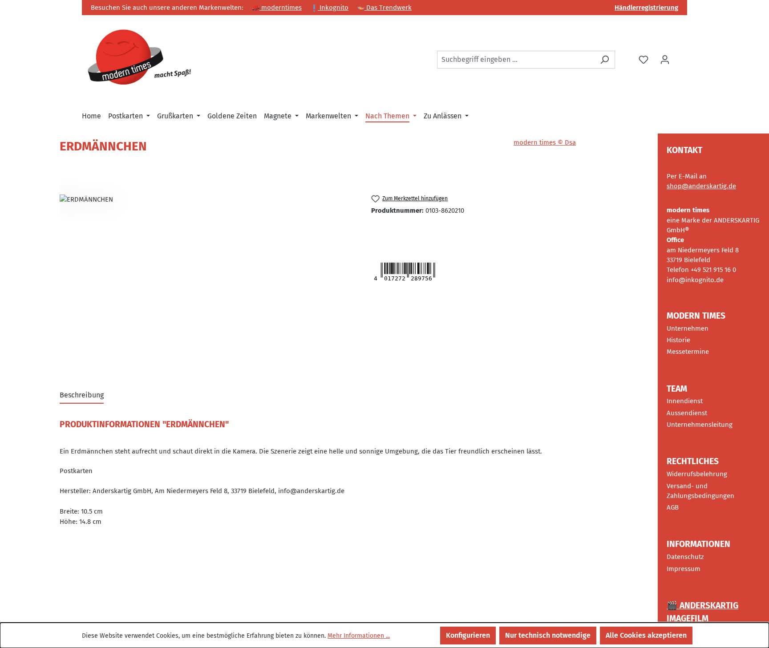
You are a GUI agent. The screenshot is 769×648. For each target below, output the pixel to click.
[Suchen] (604, 60)
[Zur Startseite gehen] (140, 58)
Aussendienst (687, 413)
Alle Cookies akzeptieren (646, 635)
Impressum (683, 569)
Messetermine (688, 352)
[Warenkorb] (681, 56)
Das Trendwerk (388, 8)
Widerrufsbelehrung (697, 474)
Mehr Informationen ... (359, 636)
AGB (673, 507)
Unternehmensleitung (700, 425)
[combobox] (516, 60)
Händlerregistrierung (646, 8)
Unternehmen (687, 328)
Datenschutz (685, 557)
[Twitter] (381, 231)
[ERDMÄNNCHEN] (206, 275)
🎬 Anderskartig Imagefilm (702, 612)
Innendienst (685, 401)
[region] (206, 276)
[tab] (82, 396)
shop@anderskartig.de (701, 186)
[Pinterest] (409, 231)
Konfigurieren (468, 635)
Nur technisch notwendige (548, 635)
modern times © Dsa (545, 142)
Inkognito (333, 8)
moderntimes (280, 8)
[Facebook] (397, 231)
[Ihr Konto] (665, 60)
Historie (678, 340)
